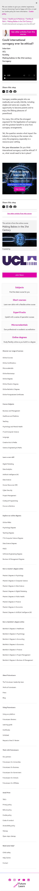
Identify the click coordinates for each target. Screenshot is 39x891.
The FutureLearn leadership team (13, 682)
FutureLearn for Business (11, 767)
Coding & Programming (10, 501)
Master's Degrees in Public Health (13, 596)
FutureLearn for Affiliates (11, 783)
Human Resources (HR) (10, 485)
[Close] (36, 3)
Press (4, 693)
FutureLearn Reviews (9, 719)
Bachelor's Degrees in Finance (12, 650)
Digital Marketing (8, 464)
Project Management (9, 495)
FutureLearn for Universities (12, 762)
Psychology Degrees (9, 528)
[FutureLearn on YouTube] (23, 879)
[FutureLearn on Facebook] (10, 879)
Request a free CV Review (11, 740)
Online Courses (8, 358)
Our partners (7, 757)
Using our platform (9, 714)
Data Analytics (7, 469)
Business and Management (11, 411)
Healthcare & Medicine (16, 19)
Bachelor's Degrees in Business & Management (18, 660)
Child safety (7, 852)
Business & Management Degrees (13, 559)
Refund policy (7, 810)
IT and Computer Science (11, 432)
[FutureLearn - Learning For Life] (19, 885)
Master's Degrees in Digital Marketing (15, 591)
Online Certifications (9, 363)
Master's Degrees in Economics (13, 607)
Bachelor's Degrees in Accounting (13, 639)
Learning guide (7, 725)
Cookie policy (7, 815)
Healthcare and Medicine (11, 416)
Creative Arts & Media (10, 442)
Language (6, 437)
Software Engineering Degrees (12, 554)
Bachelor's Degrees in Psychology (13, 634)
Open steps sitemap (9, 836)
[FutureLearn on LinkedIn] (28, 879)
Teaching (5, 421)
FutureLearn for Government (12, 772)
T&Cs (4, 799)
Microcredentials (8, 368)
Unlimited (6, 735)
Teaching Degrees (8, 533)
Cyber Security (7, 490)
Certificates (6, 730)
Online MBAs (7, 522)
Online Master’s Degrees (11, 384)
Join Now (19, 275)
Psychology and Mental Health (13, 427)
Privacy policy (7, 805)
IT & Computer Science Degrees (13, 538)
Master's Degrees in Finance (12, 602)
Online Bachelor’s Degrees (11, 389)
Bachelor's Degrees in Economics (13, 644)
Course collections (9, 506)
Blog (4, 698)
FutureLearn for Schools (10, 778)
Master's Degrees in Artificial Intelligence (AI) (17, 612)
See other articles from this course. (23, 33)
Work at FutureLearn (9, 687)
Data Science (7, 480)
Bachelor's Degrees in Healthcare (13, 629)
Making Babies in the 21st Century (19, 21)
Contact (5, 863)
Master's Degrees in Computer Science (15, 581)
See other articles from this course (19, 214)
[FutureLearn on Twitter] (19, 879)
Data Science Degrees (10, 543)
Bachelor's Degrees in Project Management (16, 655)
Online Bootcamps (9, 373)
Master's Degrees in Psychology (13, 575)
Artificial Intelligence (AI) (11, 474)
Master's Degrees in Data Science (13, 586)
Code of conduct (8, 820)
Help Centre (7, 858)
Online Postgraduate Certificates (13, 394)
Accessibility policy (9, 826)
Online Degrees (8, 379)
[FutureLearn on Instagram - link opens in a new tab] (14, 879)
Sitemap (5, 831)
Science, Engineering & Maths (12, 448)
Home (4, 19)
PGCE (4, 549)
